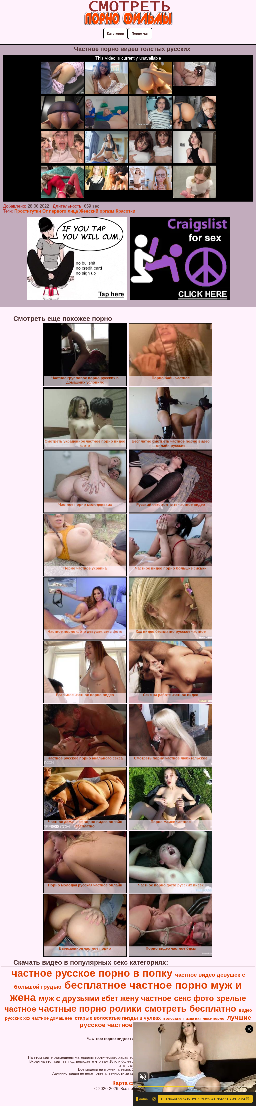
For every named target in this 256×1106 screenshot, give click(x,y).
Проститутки (27, 211)
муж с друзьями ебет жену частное (105, 998)
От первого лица (60, 211)
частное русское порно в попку (91, 973)
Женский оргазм (96, 211)
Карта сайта (128, 1083)
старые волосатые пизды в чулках (118, 1018)
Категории (115, 33)
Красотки (125, 211)
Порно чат (140, 33)
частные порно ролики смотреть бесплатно (137, 1009)
